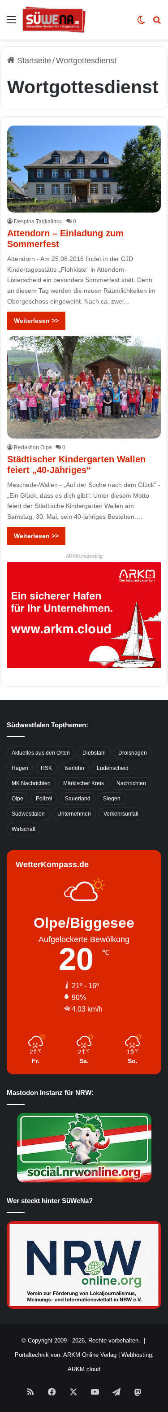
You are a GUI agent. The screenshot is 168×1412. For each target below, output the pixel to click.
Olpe (17, 798)
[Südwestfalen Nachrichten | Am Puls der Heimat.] (54, 19)
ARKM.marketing (84, 556)
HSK (46, 768)
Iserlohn (74, 768)
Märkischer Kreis (83, 783)
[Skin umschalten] (141, 23)
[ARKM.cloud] (83, 614)
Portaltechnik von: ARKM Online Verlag (65, 1354)
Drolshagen (132, 753)
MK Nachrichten (31, 783)
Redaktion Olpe (33, 447)
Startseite (33, 60)
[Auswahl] (11, 23)
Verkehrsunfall (120, 814)
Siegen (112, 798)
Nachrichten (131, 783)
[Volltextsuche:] (156, 23)
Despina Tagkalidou (38, 221)
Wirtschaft (23, 829)
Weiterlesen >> (36, 320)
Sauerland (77, 798)
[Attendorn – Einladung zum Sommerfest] (83, 169)
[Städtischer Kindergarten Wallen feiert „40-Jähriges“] (83, 387)
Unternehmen (74, 814)
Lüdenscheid (113, 768)
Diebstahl (94, 753)
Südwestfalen (28, 814)
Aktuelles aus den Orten (41, 753)
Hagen (20, 768)
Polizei (44, 798)
